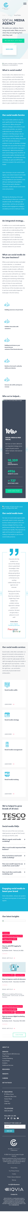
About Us (5, 1047)
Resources (6, 1069)
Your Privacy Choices (14, 1171)
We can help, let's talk (13, 40)
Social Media (7, 942)
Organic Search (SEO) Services (11, 1054)
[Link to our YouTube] (18, 1118)
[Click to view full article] (14, 926)
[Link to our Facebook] (5, 1118)
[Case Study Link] (14, 816)
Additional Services (7, 1065)
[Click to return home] (6, 6)
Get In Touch (7, 1082)
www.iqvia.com (15, 1204)
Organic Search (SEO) (9, 939)
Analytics (6, 933)
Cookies (14, 1174)
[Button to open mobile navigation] (24, 4)
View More (19, 1035)
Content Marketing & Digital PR (12, 936)
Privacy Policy (14, 1167)
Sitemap (14, 1180)
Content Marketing (7, 1058)
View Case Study (14, 491)
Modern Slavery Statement (14, 1177)
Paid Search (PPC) (8, 975)
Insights (5, 1073)
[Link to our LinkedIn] (14, 1118)
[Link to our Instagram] (11, 1118)
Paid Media (5, 1056)
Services (10, 15)
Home (3, 15)
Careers (5, 1078)
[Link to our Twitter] (8, 1118)
